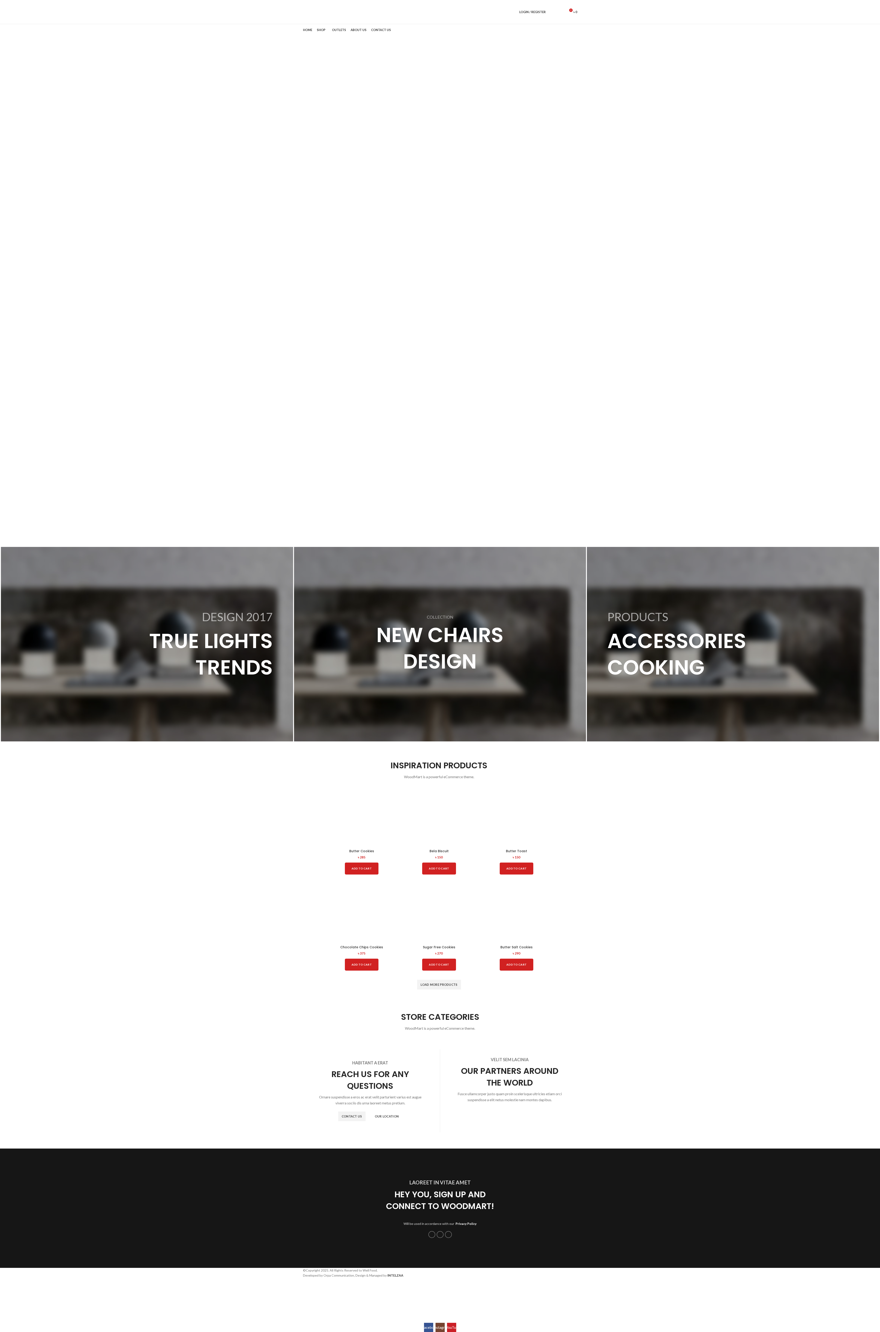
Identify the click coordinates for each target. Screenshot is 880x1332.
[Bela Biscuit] (439, 815)
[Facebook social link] (431, 1234)
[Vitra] (472, 1114)
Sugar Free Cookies (439, 947)
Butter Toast (516, 851)
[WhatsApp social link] (440, 1234)
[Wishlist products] (560, 12)
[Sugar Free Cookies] (439, 911)
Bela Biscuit (439, 851)
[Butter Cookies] (361, 815)
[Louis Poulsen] (548, 1114)
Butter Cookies (361, 851)
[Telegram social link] (448, 1234)
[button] (361, 869)
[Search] (552, 12)
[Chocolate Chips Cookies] (361, 911)
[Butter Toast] (516, 815)
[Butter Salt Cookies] (516, 911)
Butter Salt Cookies (516, 947)
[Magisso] (510, 1114)
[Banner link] (147, 644)
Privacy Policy (466, 1224)
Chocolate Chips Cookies (361, 947)
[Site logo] (318, 12)
